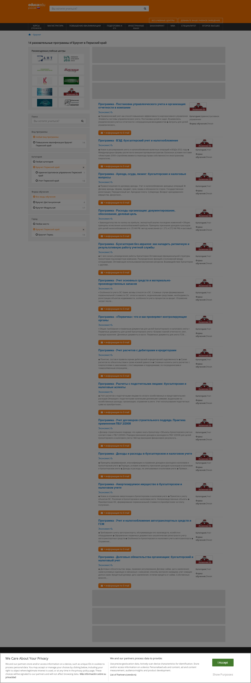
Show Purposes (223, 674)
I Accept (223, 662)
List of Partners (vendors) (123, 674)
